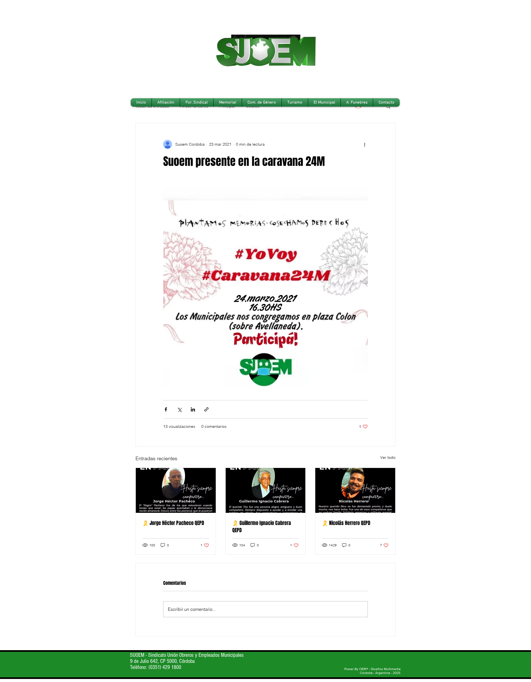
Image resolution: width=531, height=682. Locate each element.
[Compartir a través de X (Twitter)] (179, 409)
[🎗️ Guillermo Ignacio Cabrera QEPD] (266, 490)
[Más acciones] (364, 144)
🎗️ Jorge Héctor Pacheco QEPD (173, 523)
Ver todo (387, 457)
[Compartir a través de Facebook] (165, 409)
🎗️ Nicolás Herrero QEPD (346, 523)
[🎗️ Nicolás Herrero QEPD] (355, 490)
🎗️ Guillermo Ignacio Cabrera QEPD (261, 526)
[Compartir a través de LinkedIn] (193, 409)
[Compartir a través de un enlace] (206, 409)
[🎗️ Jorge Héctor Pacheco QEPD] (176, 490)
